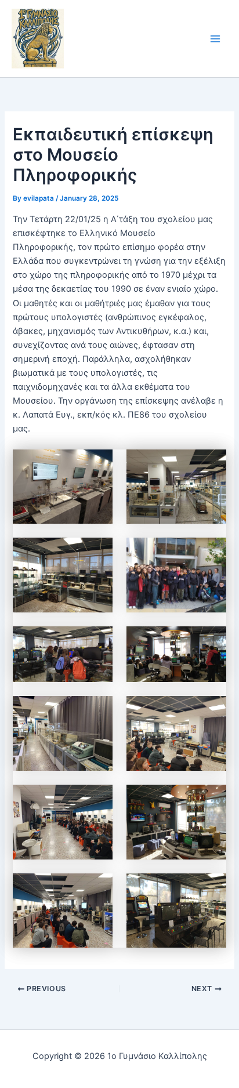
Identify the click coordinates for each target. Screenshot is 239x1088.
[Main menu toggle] (215, 39)
